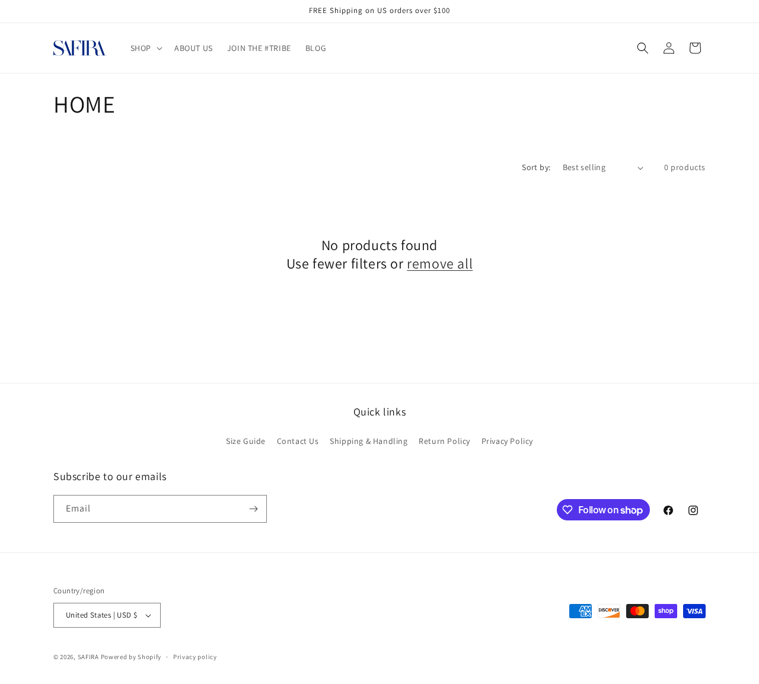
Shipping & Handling (368, 441)
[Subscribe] (253, 509)
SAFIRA (88, 657)
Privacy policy (195, 657)
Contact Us (298, 441)
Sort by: (536, 167)
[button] (145, 48)
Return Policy (444, 441)
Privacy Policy (507, 441)
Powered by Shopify (131, 657)
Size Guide (246, 441)
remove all (440, 263)
